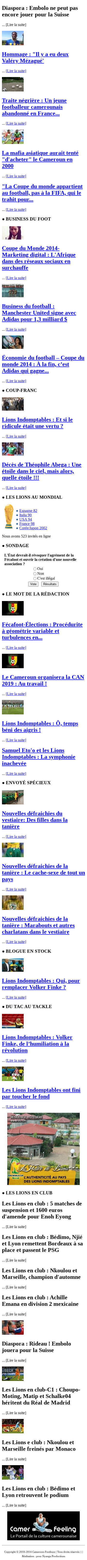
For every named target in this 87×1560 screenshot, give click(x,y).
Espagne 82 (28, 511)
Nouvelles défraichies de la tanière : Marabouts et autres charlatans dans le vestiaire (38, 925)
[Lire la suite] (16, 71)
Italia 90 (25, 515)
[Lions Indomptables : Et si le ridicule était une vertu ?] (13, 409)
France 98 (27, 524)
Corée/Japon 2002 (33, 528)
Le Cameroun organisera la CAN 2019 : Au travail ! (43, 680)
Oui (40, 569)
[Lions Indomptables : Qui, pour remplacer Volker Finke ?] (13, 970)
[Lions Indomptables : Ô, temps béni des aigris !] (13, 713)
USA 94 (25, 519)
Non (40, 573)
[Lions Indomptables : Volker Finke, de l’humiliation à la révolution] (13, 1027)
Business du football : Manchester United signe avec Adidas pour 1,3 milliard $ (39, 312)
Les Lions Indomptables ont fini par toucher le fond (41, 1093)
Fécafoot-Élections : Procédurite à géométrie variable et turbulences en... (42, 631)
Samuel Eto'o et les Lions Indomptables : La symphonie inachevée (38, 756)
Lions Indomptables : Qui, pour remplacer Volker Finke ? (41, 983)
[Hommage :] (13, 44)
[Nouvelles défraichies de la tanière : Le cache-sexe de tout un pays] (13, 856)
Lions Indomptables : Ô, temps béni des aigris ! (40, 726)
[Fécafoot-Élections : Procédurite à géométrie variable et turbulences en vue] (13, 614)
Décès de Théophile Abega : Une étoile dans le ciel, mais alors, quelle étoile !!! (41, 471)
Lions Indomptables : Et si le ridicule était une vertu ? (37, 422)
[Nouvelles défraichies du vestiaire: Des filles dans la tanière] (13, 803)
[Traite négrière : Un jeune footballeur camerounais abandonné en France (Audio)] (13, 90)
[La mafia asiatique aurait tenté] (13, 143)
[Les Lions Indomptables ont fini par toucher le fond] (13, 1080)
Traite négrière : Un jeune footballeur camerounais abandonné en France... (34, 107)
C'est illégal (46, 578)
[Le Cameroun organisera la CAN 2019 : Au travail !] (13, 667)
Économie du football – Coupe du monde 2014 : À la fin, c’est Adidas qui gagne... (43, 364)
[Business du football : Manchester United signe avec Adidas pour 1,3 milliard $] (13, 296)
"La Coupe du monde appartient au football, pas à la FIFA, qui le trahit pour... (42, 192)
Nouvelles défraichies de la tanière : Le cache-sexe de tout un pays (43, 872)
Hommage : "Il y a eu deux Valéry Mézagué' (35, 57)
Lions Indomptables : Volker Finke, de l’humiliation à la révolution (37, 1043)
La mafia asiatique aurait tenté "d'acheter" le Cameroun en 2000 (40, 159)
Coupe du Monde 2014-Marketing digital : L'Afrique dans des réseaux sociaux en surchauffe (39, 258)
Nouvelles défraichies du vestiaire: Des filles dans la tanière (35, 819)
